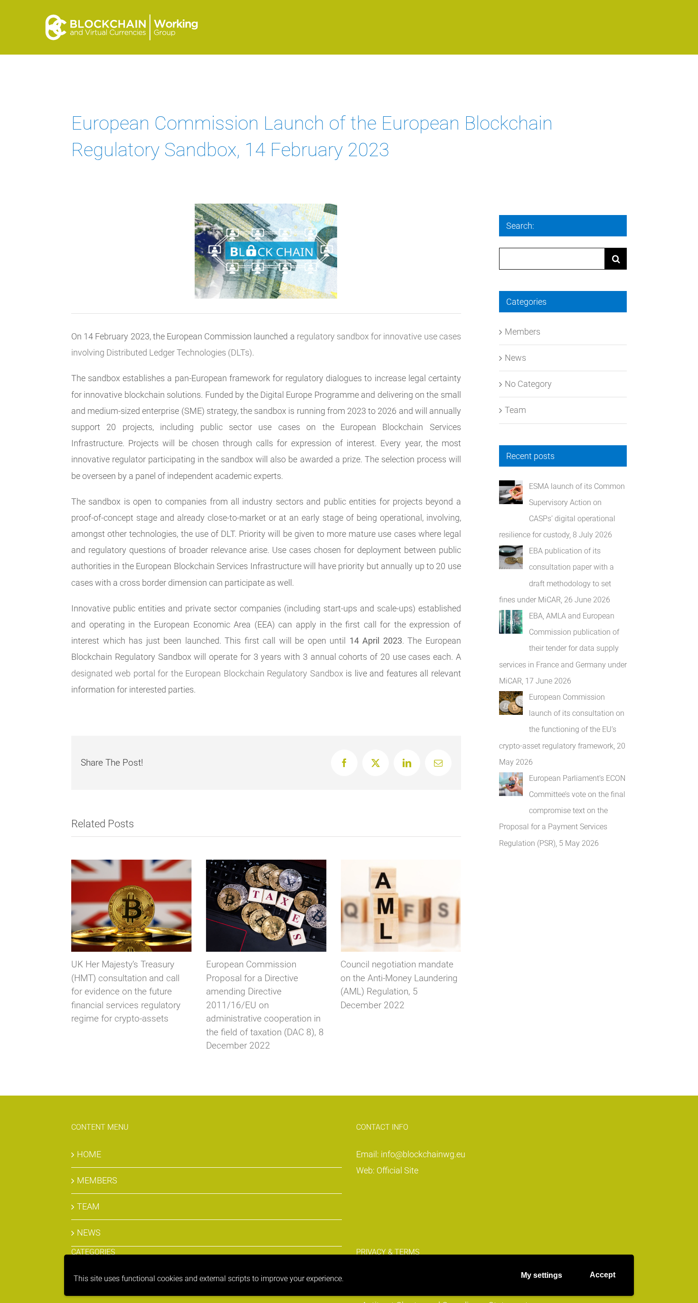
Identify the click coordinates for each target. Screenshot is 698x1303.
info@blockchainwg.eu (423, 1154)
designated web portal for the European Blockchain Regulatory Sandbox (207, 673)
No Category (528, 384)
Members (522, 332)
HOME (89, 1154)
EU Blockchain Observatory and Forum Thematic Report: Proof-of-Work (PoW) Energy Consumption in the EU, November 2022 (454, 991)
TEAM (88, 1206)
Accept (602, 1275)
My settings (541, 1275)
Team (515, 410)
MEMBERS (97, 1180)
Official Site (397, 1170)
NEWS (89, 1232)
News (515, 358)
